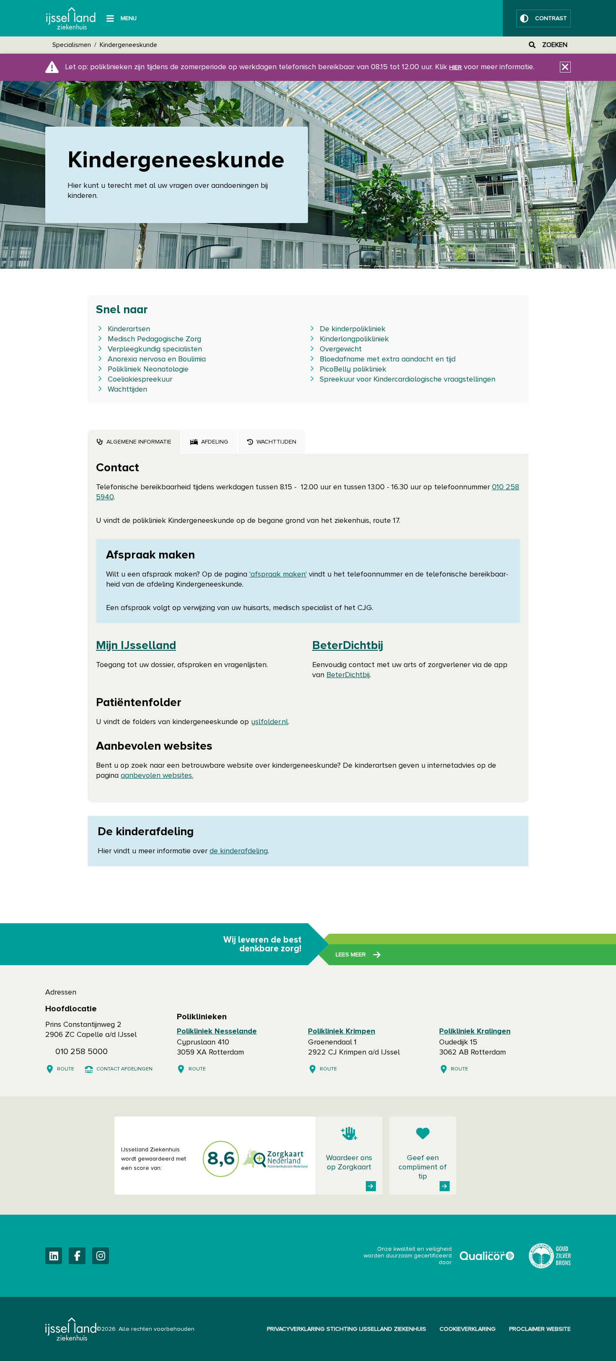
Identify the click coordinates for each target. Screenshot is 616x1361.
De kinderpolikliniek (353, 329)
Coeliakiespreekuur (140, 379)
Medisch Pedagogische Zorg (154, 339)
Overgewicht (341, 349)
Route (65, 1069)
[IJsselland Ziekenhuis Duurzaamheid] (550, 1256)
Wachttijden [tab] (276, 442)
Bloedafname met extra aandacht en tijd (388, 359)
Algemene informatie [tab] (138, 442)
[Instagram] (100, 1255)
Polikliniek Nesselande (217, 1031)
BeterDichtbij (347, 646)
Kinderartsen (129, 329)
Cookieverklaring (468, 1329)
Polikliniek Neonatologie (148, 369)
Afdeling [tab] (214, 442)
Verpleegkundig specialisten (155, 349)
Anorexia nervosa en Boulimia (157, 359)
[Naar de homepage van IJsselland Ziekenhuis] (70, 18)
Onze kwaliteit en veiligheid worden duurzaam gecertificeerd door (439, 1255)
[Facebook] (77, 1255)
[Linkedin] (53, 1255)
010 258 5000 (81, 1051)
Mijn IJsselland (136, 646)
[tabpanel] (308, 628)
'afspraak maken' (278, 574)
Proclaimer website (540, 1329)
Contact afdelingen (124, 1069)
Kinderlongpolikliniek (354, 339)
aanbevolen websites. (157, 775)
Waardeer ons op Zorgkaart (349, 1162)
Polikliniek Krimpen (341, 1031)
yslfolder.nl (269, 722)
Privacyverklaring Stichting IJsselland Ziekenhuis (346, 1329)
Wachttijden (127, 389)
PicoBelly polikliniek (353, 369)
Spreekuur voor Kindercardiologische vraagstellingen (407, 379)
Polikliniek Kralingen (474, 1031)
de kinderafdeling (239, 851)
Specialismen (71, 45)
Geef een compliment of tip (423, 1167)
